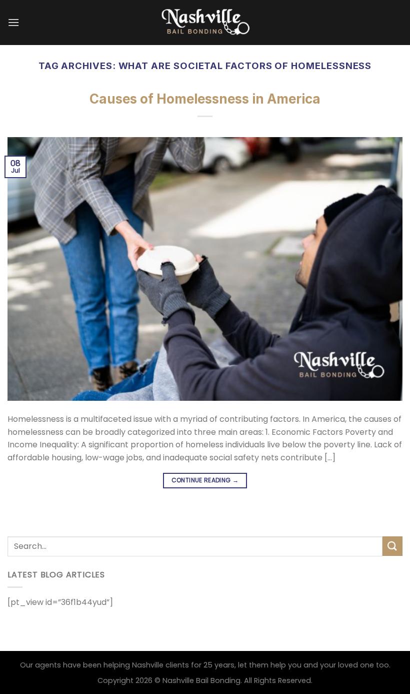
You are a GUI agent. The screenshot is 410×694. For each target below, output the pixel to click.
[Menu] (14, 22)
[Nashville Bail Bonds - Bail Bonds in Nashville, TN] (205, 22)
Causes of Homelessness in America (205, 99)
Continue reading (205, 480)
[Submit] (392, 546)
